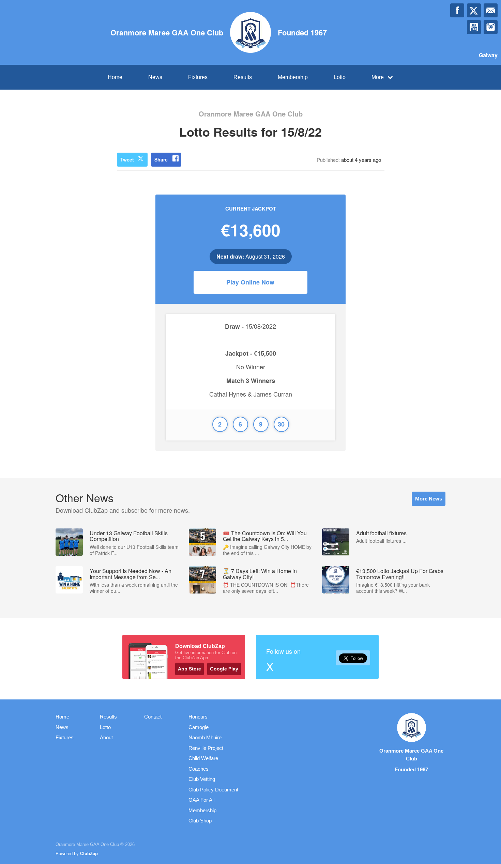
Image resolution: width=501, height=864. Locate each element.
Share (161, 159)
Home (115, 77)
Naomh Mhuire (205, 737)
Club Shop (200, 820)
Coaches (198, 769)
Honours (198, 717)
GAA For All (201, 800)
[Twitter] (474, 10)
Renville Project (205, 748)
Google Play (224, 669)
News (155, 77)
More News (428, 499)
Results (242, 77)
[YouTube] (474, 27)
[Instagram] (491, 27)
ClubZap (89, 853)
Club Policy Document (213, 789)
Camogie (198, 727)
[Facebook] (457, 10)
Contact (153, 717)
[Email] (491, 10)
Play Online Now (250, 282)
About (106, 737)
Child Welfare (203, 758)
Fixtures (198, 77)
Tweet (127, 159)
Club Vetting (201, 779)
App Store (189, 669)
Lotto (340, 77)
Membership (293, 77)
